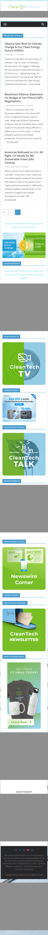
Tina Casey (16, 167)
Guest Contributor (18, 105)
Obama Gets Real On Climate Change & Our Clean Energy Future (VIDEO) (23, 47)
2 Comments (24, 167)
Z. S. (14, 55)
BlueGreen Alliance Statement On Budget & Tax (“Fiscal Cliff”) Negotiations (24, 97)
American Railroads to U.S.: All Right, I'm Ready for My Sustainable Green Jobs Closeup (24, 157)
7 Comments (20, 55)
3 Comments (29, 105)
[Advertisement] (24, 307)
